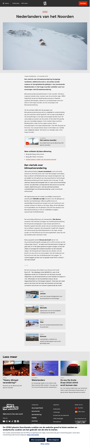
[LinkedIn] (15, 421)
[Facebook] (18, 421)
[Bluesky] (9, 421)
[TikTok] (12, 421)
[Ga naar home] (45, 3)
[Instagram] (7, 421)
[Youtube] (4, 421)
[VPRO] (80, 422)
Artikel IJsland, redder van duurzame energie (41, 159)
